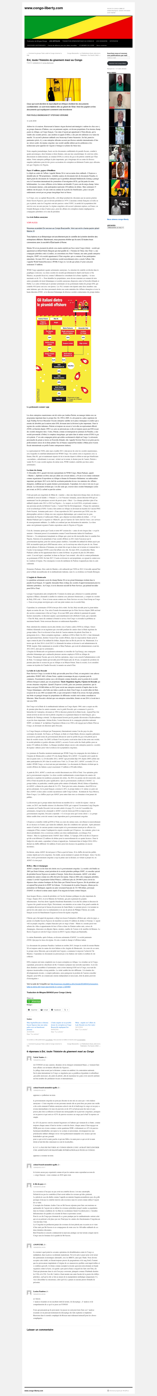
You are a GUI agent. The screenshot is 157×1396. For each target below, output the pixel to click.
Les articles (49, 1040)
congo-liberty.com (48, 63)
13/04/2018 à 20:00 (39, 1187)
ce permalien (81, 1040)
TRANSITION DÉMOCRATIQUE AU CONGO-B (78, 41)
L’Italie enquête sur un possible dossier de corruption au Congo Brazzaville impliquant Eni (61, 1024)
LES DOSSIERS (101, 41)
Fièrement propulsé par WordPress (119, 1391)
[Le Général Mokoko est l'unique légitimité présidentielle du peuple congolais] (119, 206)
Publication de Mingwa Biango (37, 41)
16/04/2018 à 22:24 (39, 1294)
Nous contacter (102, 45)
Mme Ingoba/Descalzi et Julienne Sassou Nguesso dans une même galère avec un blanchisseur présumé (37, 1026)
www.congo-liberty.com (43, 7)
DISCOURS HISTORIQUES (36, 45)
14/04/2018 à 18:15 (39, 1247)
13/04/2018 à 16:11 (39, 1167)
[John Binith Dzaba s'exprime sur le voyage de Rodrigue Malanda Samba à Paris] (119, 153)
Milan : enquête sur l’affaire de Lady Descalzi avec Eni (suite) (85, 1023)
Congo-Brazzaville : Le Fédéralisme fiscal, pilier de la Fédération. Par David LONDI (83, 54)
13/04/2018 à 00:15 (39, 1090)
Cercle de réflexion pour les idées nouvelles (62, 45)
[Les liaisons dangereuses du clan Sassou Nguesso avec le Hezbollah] (119, 188)
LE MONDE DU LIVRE (86, 45)
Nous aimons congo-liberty (118, 219)
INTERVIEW (114, 41)
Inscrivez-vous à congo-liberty (117, 63)
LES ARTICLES (54, 41)
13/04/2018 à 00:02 (39, 1060)
